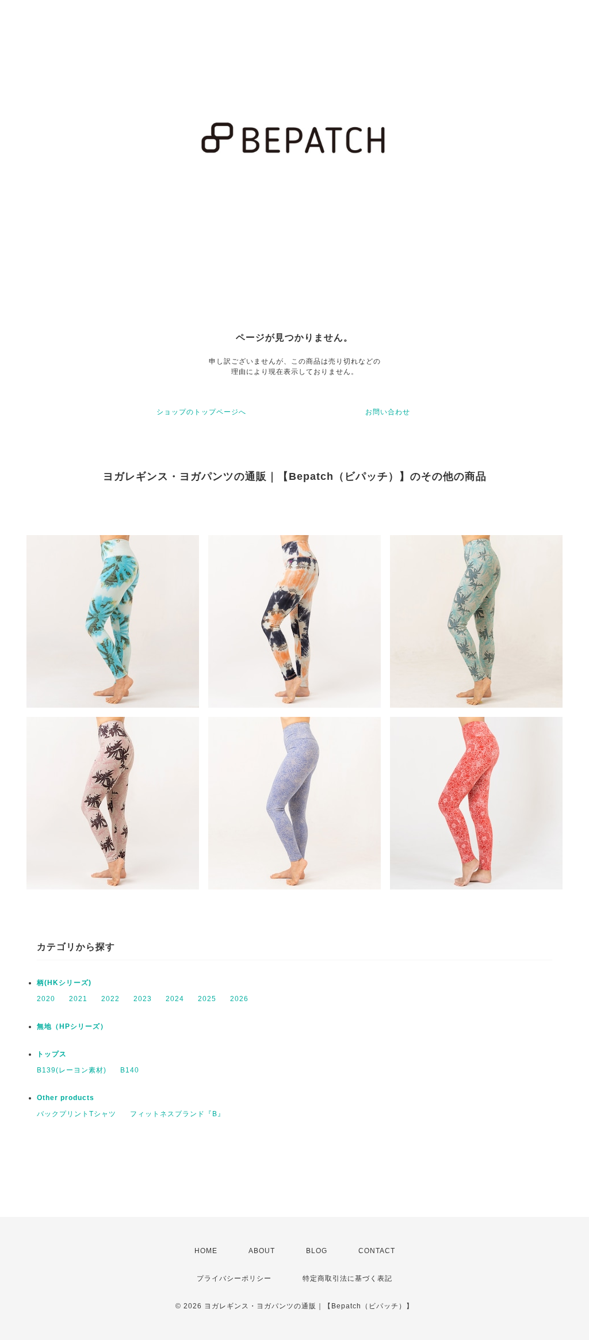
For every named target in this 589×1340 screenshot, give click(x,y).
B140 (129, 1070)
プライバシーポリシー (234, 1278)
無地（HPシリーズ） (72, 1026)
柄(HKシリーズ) (64, 983)
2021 (78, 999)
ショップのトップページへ (201, 412)
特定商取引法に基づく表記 (347, 1278)
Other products (65, 1098)
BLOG (316, 1251)
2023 (142, 999)
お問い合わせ (387, 412)
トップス (52, 1054)
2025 (207, 999)
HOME (205, 1251)
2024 (175, 999)
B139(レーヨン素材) (71, 1070)
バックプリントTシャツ (76, 1114)
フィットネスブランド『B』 (177, 1114)
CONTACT (376, 1251)
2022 (110, 999)
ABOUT (261, 1251)
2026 (239, 999)
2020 (46, 999)
